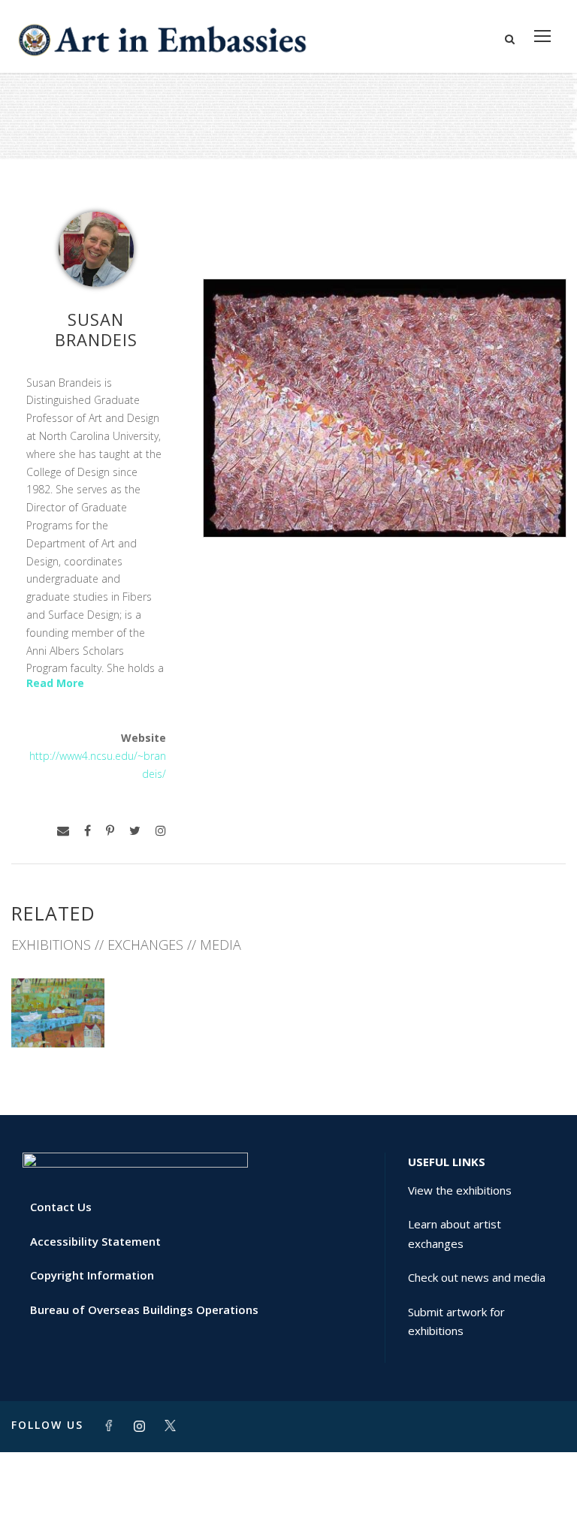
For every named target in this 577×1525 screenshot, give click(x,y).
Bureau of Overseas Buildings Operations (144, 1309)
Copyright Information (92, 1274)
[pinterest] (110, 831)
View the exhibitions (460, 1190)
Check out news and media (476, 1277)
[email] (63, 831)
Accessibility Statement (95, 1241)
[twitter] (134, 831)
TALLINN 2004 (57, 1014)
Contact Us (61, 1206)
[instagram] (161, 831)
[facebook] (87, 831)
